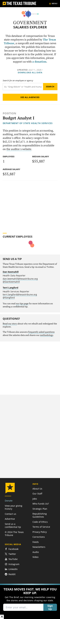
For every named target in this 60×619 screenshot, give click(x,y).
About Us (37, 488)
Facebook (13, 549)
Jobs (34, 498)
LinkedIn (13, 569)
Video (35, 556)
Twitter (12, 553)
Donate (8, 500)
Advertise (10, 518)
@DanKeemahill (11, 281)
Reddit (12, 574)
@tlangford (9, 297)
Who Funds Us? (40, 503)
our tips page (22, 303)
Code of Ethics (40, 521)
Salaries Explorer (30, 27)
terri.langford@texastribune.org (20, 294)
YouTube (13, 559)
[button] (30, 601)
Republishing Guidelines (39, 515)
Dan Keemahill (11, 271)
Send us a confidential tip (13, 525)
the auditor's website (18, 149)
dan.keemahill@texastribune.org (20, 278)
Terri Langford (10, 287)
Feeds (35, 541)
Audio (35, 552)
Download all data (30, 72)
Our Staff (37, 493)
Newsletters (38, 546)
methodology (46, 335)
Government (30, 22)
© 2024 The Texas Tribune (14, 534)
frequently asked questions (41, 331)
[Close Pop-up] (2, 617)
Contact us (10, 513)
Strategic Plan (39, 508)
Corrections (38, 536)
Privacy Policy (39, 531)
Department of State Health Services (28, 123)
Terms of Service (41, 526)
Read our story (10, 323)
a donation (39, 61)
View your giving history (13, 507)
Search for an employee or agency (18, 80)
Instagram (13, 564)
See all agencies (29, 97)
